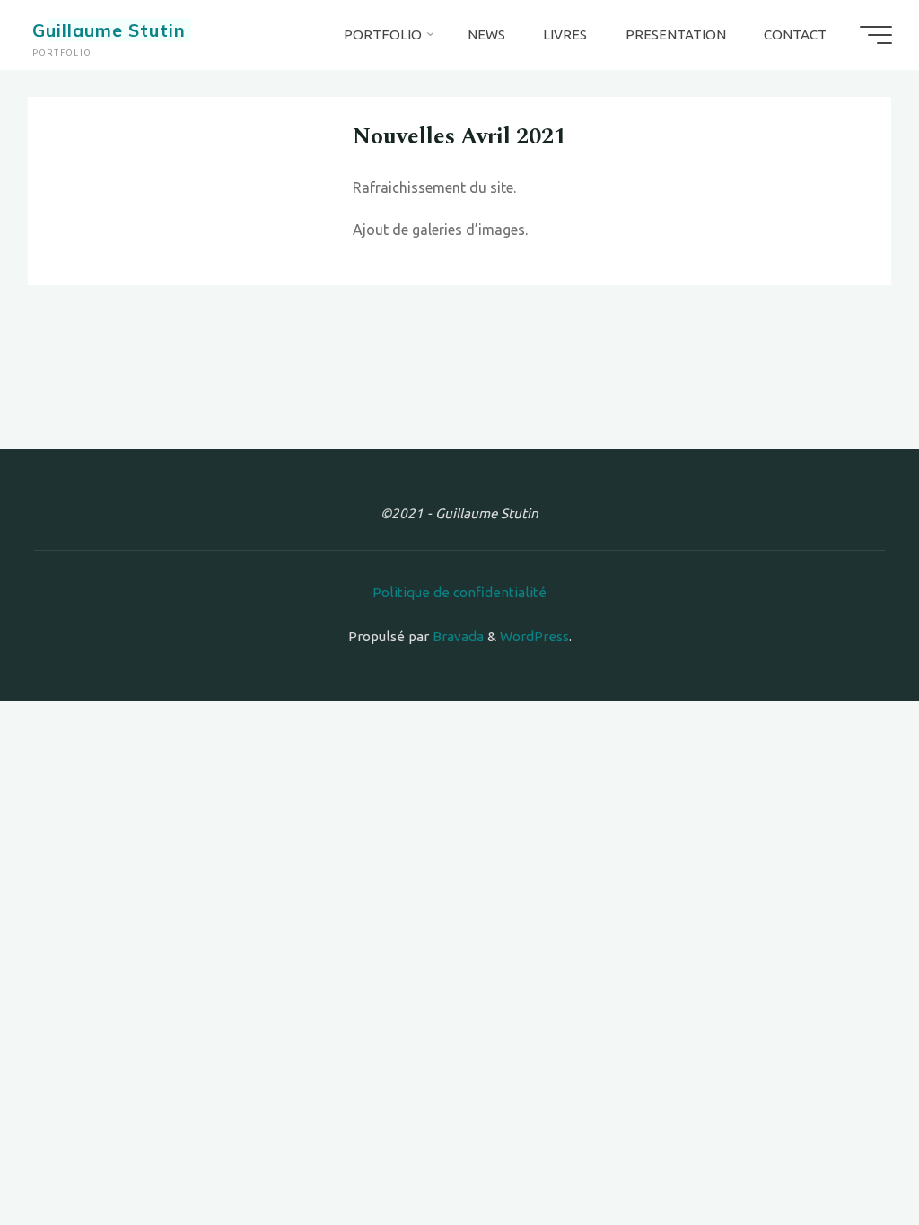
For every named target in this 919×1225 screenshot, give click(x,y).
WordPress (534, 636)
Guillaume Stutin (109, 30)
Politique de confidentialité (459, 592)
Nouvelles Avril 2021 (459, 137)
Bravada (456, 636)
